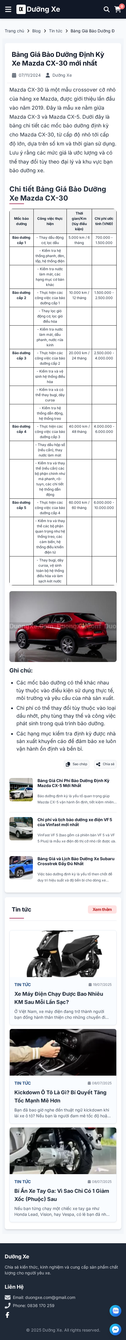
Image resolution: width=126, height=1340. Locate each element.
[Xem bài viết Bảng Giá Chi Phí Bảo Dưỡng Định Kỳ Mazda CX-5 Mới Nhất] (21, 789)
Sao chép (80, 764)
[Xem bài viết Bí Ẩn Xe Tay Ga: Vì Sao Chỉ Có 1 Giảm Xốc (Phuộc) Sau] (63, 1151)
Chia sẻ (109, 764)
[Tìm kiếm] (107, 9)
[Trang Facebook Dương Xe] (8, 1315)
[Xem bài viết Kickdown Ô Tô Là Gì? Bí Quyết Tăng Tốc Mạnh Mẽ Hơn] (63, 1052)
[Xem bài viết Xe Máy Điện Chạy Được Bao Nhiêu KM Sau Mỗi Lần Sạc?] (63, 953)
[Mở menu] (8, 9)
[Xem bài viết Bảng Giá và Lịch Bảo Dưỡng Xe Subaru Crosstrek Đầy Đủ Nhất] (21, 867)
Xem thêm (102, 909)
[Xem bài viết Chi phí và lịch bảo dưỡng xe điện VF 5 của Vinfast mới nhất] (21, 828)
